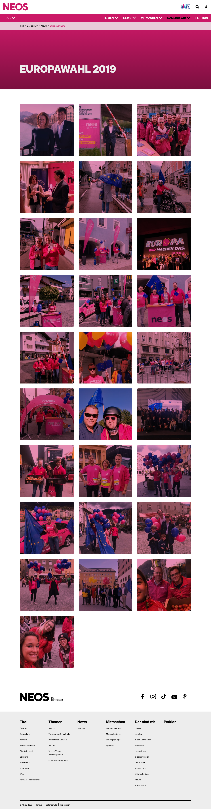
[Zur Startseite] (22, 7)
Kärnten (23, 739)
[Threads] (184, 696)
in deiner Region (142, 756)
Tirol (7, 17)
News (127, 17)
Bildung (52, 728)
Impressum (65, 804)
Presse (138, 728)
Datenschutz (51, 804)
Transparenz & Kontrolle (59, 734)
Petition (201, 17)
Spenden (110, 745)
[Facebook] (142, 696)
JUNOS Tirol (140, 768)
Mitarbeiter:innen (142, 774)
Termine (81, 728)
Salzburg (24, 756)
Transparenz (140, 785)
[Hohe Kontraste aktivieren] (206, 7)
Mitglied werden (113, 728)
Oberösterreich (26, 751)
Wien (22, 774)
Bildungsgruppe (113, 739)
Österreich (24, 728)
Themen (108, 17)
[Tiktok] (163, 696)
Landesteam (140, 751)
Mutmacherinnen (113, 734)
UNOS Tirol (140, 762)
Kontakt (39, 804)
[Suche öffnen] (197, 7)
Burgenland (25, 734)
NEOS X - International (30, 779)
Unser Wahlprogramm (58, 760)
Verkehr (52, 745)
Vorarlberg (25, 768)
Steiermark (25, 762)
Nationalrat (140, 745)
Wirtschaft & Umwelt (58, 739)
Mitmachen (149, 17)
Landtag (138, 734)
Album (44, 25)
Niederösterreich (27, 745)
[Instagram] (153, 696)
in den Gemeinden (143, 739)
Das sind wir (176, 17)
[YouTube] (174, 696)
